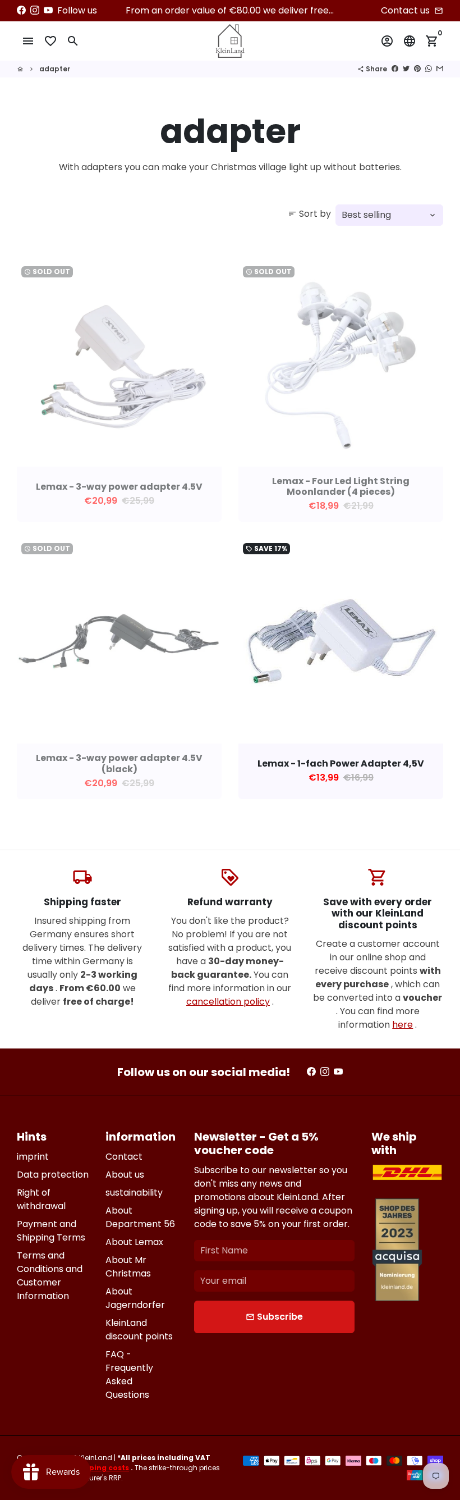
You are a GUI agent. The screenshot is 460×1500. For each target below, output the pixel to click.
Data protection (53, 1174)
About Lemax (134, 1241)
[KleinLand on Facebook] (21, 10)
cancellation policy (228, 1001)
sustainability (134, 1192)
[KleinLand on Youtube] (48, 10)
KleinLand (95, 1457)
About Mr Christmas (128, 1266)
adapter (54, 69)
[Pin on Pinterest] (417, 69)
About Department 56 (140, 1217)
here (402, 1024)
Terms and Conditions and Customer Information (49, 1275)
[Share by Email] (439, 69)
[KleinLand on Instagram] (34, 10)
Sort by (309, 213)
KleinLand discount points (139, 1329)
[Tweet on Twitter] (406, 69)
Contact (123, 1156)
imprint (33, 1156)
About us (124, 1174)
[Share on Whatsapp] (428, 69)
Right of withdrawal (41, 1199)
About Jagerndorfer (135, 1298)
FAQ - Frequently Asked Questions (129, 1374)
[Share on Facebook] (395, 69)
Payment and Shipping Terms (51, 1231)
